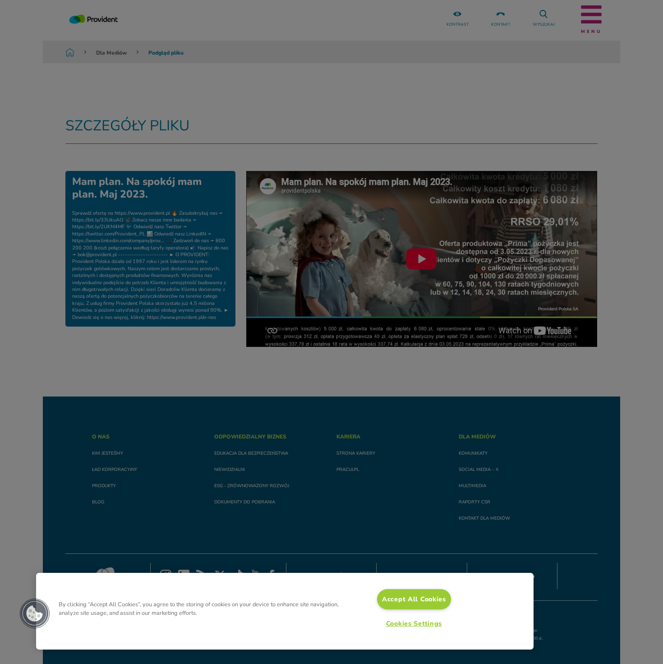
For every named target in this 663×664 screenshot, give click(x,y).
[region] (285, 611)
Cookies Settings (414, 623)
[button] (34, 613)
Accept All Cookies (414, 599)
